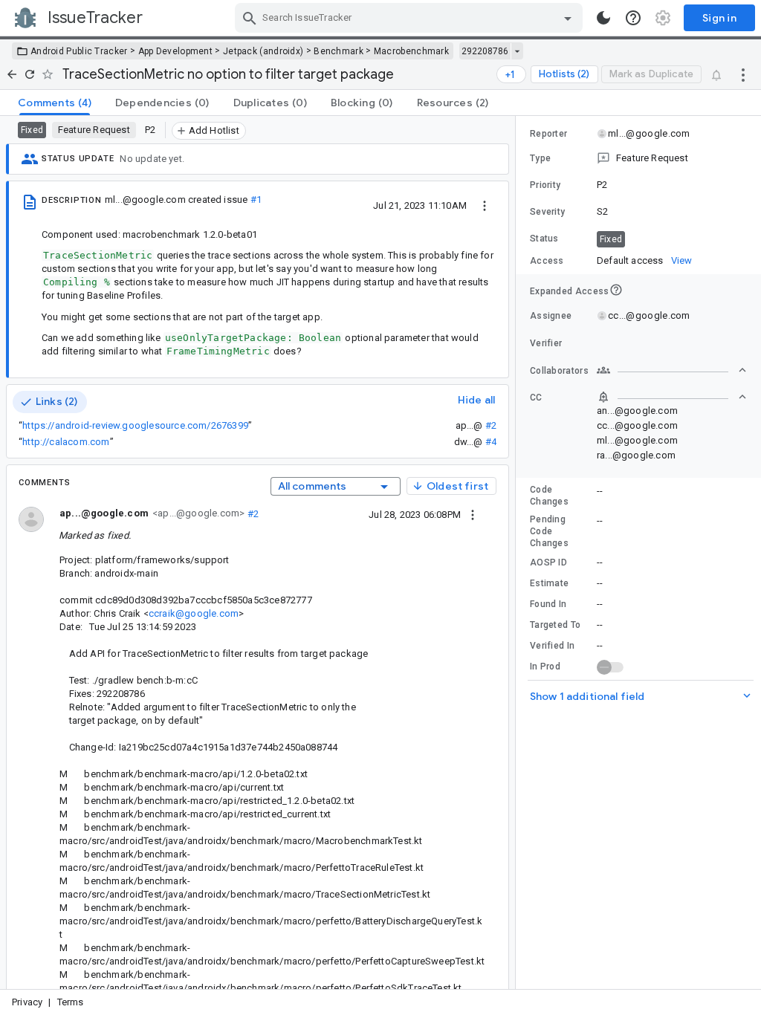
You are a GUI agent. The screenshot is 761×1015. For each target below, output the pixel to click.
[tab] (54, 102)
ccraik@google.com (194, 613)
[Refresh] (30, 74)
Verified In (552, 646)
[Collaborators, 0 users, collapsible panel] (672, 370)
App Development (175, 51)
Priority (545, 185)
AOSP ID (548, 562)
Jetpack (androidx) (263, 51)
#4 (490, 441)
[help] (633, 18)
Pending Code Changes (549, 531)
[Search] (250, 18)
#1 (256, 199)
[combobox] (410, 18)
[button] (638, 158)
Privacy (27, 1002)
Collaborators (559, 371)
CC (536, 397)
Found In (548, 604)
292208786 (485, 51)
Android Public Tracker (79, 51)
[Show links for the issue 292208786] (517, 51)
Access (547, 261)
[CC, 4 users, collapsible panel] (672, 396)
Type (540, 158)
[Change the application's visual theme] (603, 18)
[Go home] (12, 74)
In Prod (545, 666)
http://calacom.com (65, 441)
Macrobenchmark (411, 51)
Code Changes (549, 495)
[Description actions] (484, 205)
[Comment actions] (473, 514)
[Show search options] (568, 18)
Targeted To (555, 625)
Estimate (549, 583)
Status (544, 238)
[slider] (518, 552)
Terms (70, 1002)
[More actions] (743, 74)
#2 (490, 425)
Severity (547, 212)
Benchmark (338, 51)
